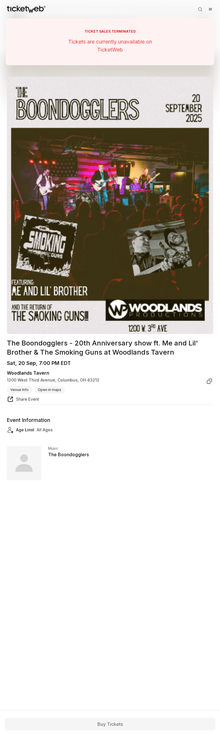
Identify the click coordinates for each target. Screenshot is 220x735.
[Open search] (200, 9)
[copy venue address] (209, 381)
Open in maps (49, 390)
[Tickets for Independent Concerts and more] (26, 9)
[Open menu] (210, 9)
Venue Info (19, 390)
